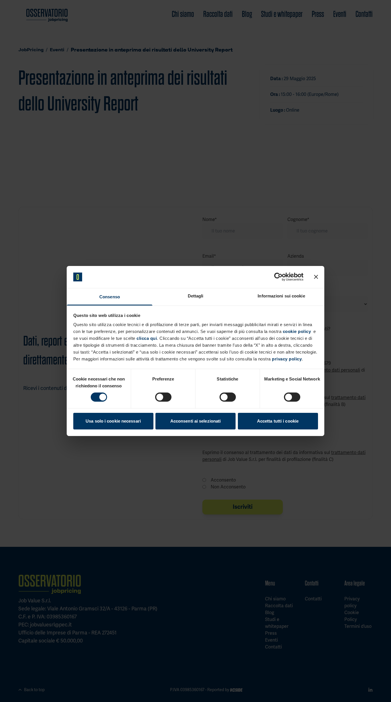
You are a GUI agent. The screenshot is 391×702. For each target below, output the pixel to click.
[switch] (163, 397)
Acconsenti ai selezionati (195, 421)
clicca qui (147, 338)
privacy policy (287, 358)
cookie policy (297, 331)
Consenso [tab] (109, 296)
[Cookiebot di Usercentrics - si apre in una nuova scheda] (278, 277)
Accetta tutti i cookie (278, 421)
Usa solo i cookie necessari (113, 421)
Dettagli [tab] (196, 295)
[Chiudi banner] (316, 277)
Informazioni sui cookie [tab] (281, 295)
